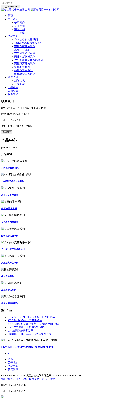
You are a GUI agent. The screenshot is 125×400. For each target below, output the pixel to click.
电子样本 (13, 87)
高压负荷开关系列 (24, 46)
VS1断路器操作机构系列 (28, 43)
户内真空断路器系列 (26, 39)
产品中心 (13, 36)
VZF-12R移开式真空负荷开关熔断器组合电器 (34, 323)
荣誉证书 (19, 29)
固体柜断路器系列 (24, 56)
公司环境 (19, 32)
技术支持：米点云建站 (42, 379)
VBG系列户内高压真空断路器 (25, 320)
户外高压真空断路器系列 (28, 60)
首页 (10, 15)
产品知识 (19, 84)
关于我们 (13, 19)
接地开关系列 (22, 67)
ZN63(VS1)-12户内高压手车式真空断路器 (31, 317)
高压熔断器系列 (23, 70)
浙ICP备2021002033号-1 (14, 379)
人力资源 (13, 90)
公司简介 (19, 22)
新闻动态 (19, 80)
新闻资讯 (13, 77)
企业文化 (19, 26)
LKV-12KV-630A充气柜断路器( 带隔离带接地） (28, 347)
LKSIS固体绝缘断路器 (20, 330)
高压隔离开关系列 (24, 63)
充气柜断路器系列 (24, 53)
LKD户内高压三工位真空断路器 (26, 327)
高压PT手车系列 (23, 49)
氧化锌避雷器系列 (24, 73)
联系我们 (13, 94)
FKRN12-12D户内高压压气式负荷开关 (30, 334)
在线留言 (7, 132)
